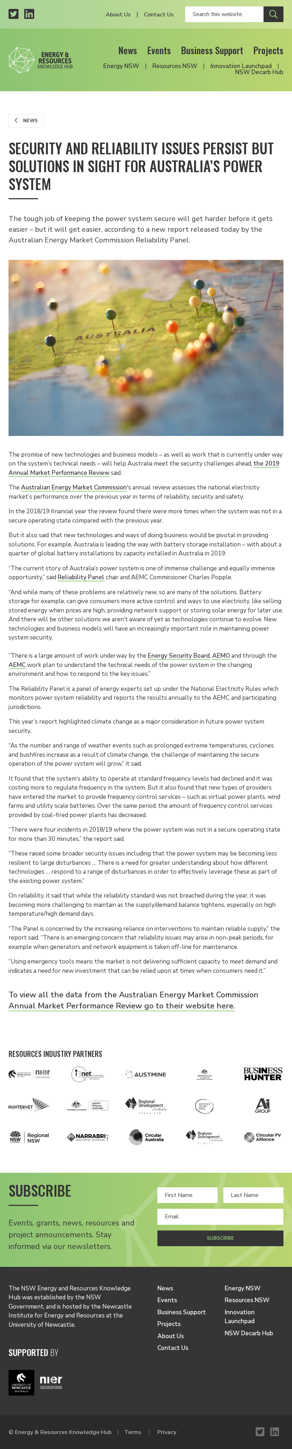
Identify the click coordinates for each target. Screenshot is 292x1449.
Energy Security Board (179, 656)
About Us (118, 15)
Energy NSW (121, 66)
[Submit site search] (273, 14)
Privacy (166, 1432)
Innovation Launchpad (241, 66)
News (127, 50)
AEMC (17, 665)
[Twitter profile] (14, 14)
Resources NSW (174, 66)
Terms (132, 1432)
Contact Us (159, 15)
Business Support (212, 50)
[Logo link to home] (41, 58)
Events (159, 50)
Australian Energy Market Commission (74, 487)
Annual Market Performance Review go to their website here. (122, 1006)
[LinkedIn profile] (29, 14)
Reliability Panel (81, 577)
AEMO (221, 656)
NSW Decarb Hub (259, 72)
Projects (268, 50)
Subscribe (220, 1238)
